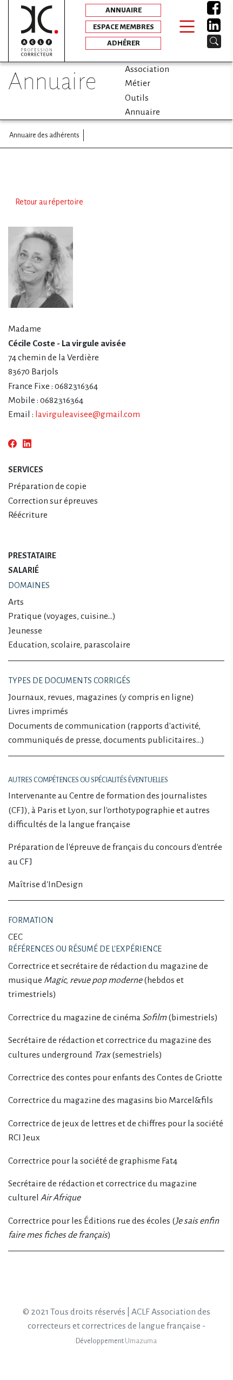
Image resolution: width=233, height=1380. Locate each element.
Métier (137, 83)
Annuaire (142, 112)
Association (147, 69)
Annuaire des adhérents (44, 135)
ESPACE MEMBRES (123, 27)
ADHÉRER (123, 43)
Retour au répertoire (49, 201)
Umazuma (141, 1341)
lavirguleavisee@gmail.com (87, 414)
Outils (137, 98)
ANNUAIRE (123, 10)
